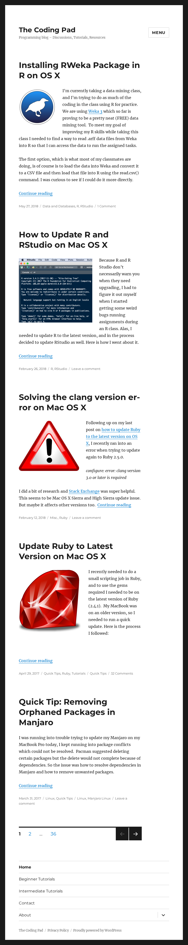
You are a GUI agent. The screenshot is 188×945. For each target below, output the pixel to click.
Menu (158, 32)
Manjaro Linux (99, 798)
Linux (50, 798)
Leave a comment (85, 369)
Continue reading (36, 193)
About (25, 915)
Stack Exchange (84, 491)
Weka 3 (95, 111)
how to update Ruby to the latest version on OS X (113, 436)
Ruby (63, 518)
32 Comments (122, 673)
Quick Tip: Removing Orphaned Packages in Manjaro (67, 712)
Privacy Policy (58, 930)
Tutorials (78, 673)
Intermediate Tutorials (41, 891)
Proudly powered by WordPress (97, 930)
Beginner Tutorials (37, 879)
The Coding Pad (47, 30)
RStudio (86, 206)
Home (25, 867)
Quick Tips (52, 673)
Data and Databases (59, 206)
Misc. (54, 518)
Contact (27, 903)
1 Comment (106, 206)
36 (55, 834)
